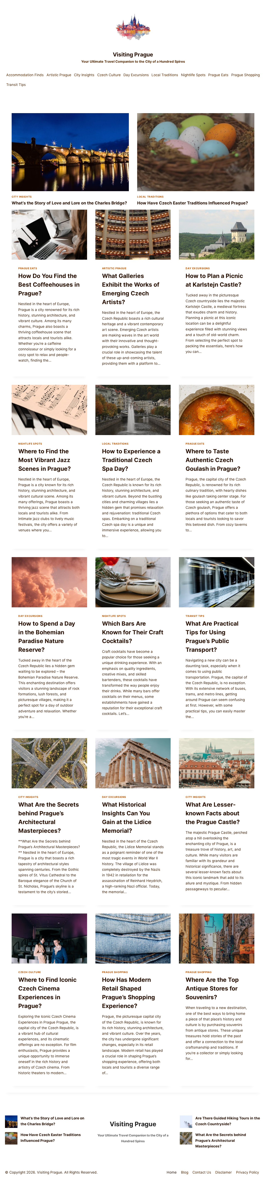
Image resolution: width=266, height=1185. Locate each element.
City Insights (84, 75)
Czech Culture (109, 75)
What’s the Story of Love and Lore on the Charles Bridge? (69, 203)
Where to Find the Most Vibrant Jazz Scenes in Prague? (44, 460)
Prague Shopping (245, 75)
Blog (184, 1172)
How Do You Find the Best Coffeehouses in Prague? (49, 284)
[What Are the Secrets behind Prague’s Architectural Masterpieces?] (186, 1138)
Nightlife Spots (193, 75)
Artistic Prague (59, 75)
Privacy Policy (247, 1172)
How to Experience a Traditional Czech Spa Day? (131, 460)
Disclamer (223, 1172)
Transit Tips (16, 85)
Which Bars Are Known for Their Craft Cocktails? (132, 632)
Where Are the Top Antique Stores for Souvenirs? (212, 988)
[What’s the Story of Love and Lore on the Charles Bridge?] (11, 1121)
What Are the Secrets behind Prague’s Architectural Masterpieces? (220, 1140)
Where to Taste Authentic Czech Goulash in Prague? (213, 460)
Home (172, 1172)
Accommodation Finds (25, 75)
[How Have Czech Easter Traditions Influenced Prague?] (11, 1138)
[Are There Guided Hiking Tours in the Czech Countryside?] (186, 1121)
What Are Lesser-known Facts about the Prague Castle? (213, 813)
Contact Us (201, 1172)
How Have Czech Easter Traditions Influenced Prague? (192, 203)
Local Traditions (164, 75)
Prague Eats (218, 75)
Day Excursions (136, 75)
